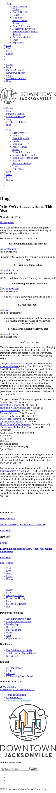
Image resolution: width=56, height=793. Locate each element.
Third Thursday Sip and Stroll (21, 653)
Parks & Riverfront (21, 26)
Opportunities (13, 638)
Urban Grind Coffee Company (15, 424)
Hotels (15, 15)
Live (8, 45)
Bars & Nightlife (20, 12)
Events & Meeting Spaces (25, 31)
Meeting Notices (14, 668)
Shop (8, 75)
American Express (9, 366)
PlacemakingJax (14, 630)
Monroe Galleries (8, 413)
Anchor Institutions (21, 37)
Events (9, 64)
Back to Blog (6, 562)
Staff (8, 635)
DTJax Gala (12, 656)
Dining (15, 9)
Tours (15, 40)
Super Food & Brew (10, 416)
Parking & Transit (15, 70)
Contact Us (29, 689)
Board (9, 632)
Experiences (18, 42)
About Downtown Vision (18, 618)
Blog (8, 81)
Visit (8, 3)
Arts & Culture (19, 20)
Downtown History (15, 73)
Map (8, 67)
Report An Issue (14, 697)
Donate (9, 53)
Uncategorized (7, 222)
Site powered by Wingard (18, 700)
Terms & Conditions (16, 694)
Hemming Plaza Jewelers (12, 407)
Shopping (17, 17)
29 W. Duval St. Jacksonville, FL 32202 (11, 688)
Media (9, 670)
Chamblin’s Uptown (10, 405)
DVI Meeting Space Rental (19, 676)
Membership (12, 624)
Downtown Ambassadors (18, 621)
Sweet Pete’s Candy (10, 418)
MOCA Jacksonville (10, 410)
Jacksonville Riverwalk (23, 28)
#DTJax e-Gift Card (16, 78)
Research (10, 627)
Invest (9, 51)
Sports (15, 23)
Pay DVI (10, 673)
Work (9, 48)
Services (16, 34)
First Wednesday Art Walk (13, 471)
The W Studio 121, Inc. (11, 421)
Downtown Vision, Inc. (21, 363)
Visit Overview (19, 6)
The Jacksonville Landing (12, 427)
